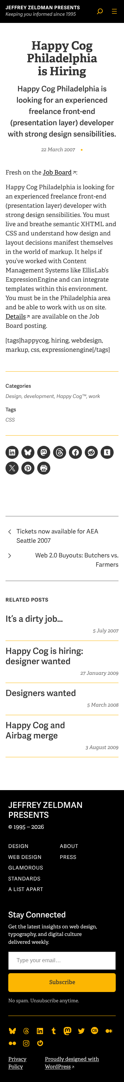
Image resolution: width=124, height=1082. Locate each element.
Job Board (57, 173)
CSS (10, 420)
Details (16, 317)
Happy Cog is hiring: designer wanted (44, 656)
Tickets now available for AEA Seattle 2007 (58, 536)
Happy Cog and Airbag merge (35, 731)
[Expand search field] (100, 11)
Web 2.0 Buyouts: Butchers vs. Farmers (76, 560)
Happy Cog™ (71, 397)
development (39, 397)
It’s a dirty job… (34, 619)
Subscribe (62, 982)
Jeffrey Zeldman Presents (43, 8)
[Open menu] (114, 11)
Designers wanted (41, 693)
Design (14, 397)
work (94, 397)
